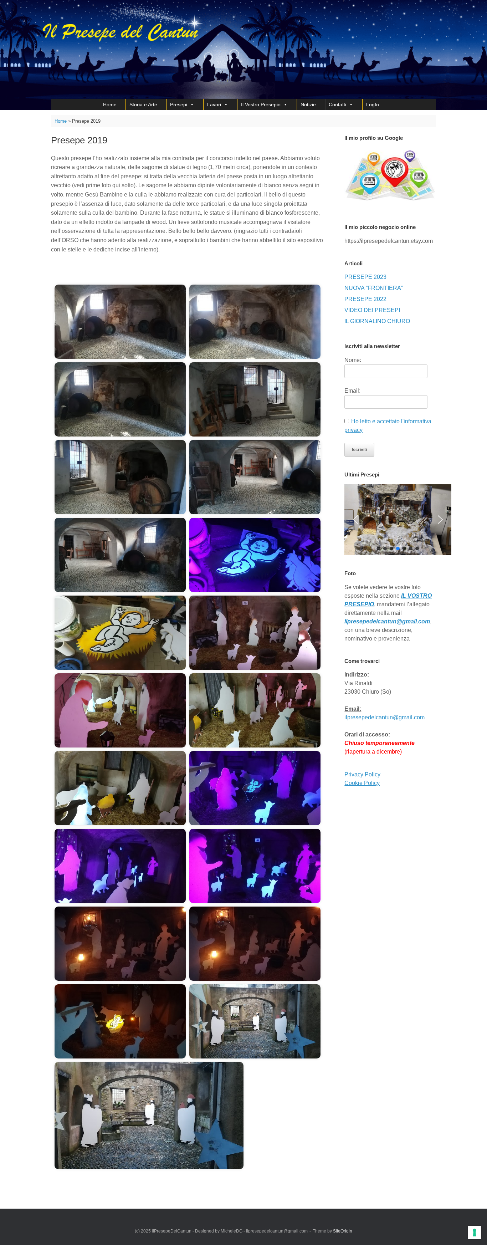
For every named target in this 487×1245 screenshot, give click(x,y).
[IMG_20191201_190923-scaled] (120, 633)
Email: (352, 391)
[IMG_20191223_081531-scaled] (149, 1115)
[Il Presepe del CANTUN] (142, 49)
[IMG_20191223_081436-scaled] (255, 788)
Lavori (214, 104)
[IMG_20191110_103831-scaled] (255, 399)
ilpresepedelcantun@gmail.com (384, 717)
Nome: (352, 360)
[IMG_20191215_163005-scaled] (120, 710)
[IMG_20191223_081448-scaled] (255, 866)
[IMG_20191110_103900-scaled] (120, 555)
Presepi (178, 104)
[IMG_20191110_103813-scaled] (120, 399)
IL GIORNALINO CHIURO (377, 321)
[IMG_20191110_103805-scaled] (120, 322)
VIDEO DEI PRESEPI (372, 310)
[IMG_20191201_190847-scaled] (255, 555)
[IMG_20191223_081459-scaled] (255, 944)
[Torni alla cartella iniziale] (61, 272)
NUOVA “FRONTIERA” (373, 288)
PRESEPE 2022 (365, 299)
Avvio (81, 272)
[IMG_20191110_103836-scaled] (120, 477)
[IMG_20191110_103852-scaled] (255, 477)
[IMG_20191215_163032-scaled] (120, 788)
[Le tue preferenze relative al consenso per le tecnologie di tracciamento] (474, 1232)
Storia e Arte (143, 104)
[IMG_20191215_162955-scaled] (255, 633)
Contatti (337, 104)
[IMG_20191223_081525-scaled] (255, 1021)
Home (110, 104)
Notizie (308, 104)
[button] (355, 519)
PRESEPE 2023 (365, 277)
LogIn (372, 104)
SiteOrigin (342, 1231)
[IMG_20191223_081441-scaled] (120, 866)
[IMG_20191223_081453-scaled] (120, 944)
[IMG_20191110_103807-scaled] (255, 322)
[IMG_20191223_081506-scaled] (120, 1021)
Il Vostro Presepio (261, 104)
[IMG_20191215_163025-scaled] (255, 710)
